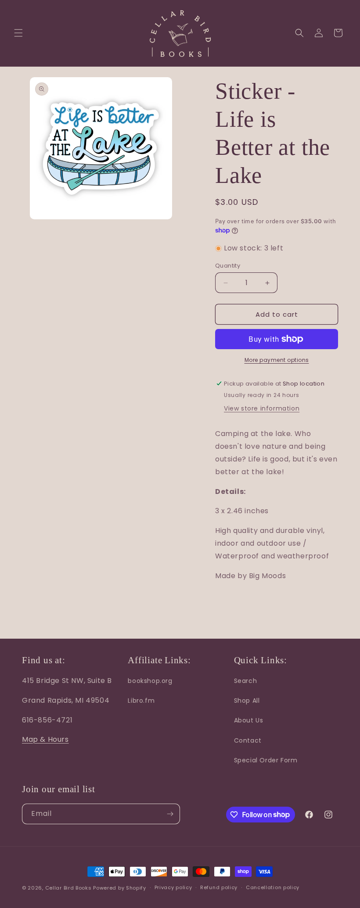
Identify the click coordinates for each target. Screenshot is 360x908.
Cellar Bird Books (68, 887)
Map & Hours (45, 739)
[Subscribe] (170, 814)
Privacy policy (173, 887)
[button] (18, 33)
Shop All (247, 700)
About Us (248, 720)
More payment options (277, 360)
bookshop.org (150, 680)
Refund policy (219, 887)
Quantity (227, 265)
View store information (261, 408)
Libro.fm (141, 700)
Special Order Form (266, 760)
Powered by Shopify (119, 887)
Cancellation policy (272, 887)
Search (245, 680)
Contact (248, 740)
